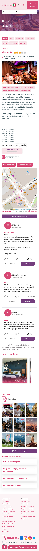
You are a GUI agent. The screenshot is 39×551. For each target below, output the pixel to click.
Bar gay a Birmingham (11, 462)
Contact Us (22, 165)
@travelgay (12, 399)
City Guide (14, 43)
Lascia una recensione (19, 216)
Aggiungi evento (27, 509)
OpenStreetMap (25, 209)
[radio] (15, 52)
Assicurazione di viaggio (8, 528)
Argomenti (6, 531)
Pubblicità (25, 504)
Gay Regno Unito (12, 21)
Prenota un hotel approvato (22, 547)
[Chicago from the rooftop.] (19, 425)
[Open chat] (24, 5)
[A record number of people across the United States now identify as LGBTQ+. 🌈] (7, 410)
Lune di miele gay (8, 511)
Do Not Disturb (7, 524)
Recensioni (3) (8, 211)
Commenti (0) (21, 211)
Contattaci (6, 504)
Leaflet (17, 209)
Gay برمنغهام (24, 21)
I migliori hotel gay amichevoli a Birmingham (15, 470)
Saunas (5, 43)
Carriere (24, 514)
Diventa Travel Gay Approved (28, 518)
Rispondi (27, 264)
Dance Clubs (19, 38)
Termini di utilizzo (8, 514)
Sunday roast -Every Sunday (16, 90)
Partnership (25, 501)
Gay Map (22, 43)
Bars (11, 38)
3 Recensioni (9, 165)
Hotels (5, 38)
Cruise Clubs (30, 38)
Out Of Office (7, 506)
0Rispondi (11, 264)
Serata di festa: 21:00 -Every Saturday (18, 87)
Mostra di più (5, 48)
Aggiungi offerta (27, 511)
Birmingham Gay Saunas (12, 485)
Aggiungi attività (27, 506)
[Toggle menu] (2, 5)
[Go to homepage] (8, 5)
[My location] (4, 547)
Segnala (34, 211)
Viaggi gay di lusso (9, 521)
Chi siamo (5, 501)
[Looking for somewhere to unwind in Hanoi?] (31, 440)
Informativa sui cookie (7, 518)
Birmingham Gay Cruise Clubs (15, 478)
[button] (22, 191)
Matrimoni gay (7, 509)
